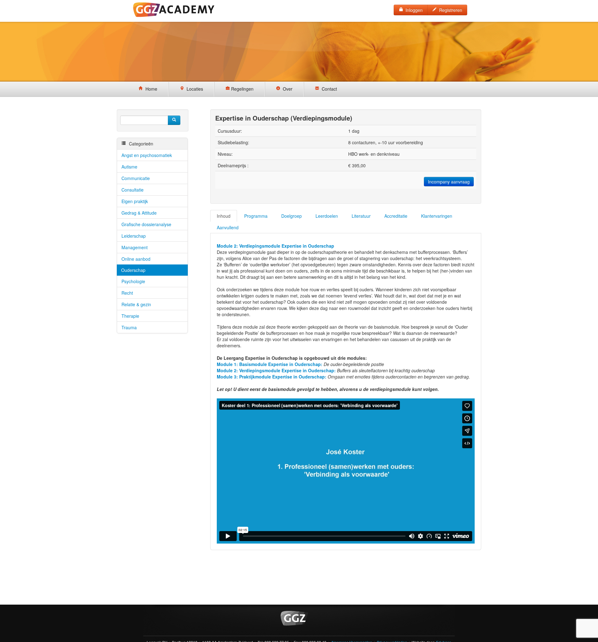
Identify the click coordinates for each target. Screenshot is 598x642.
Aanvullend (228, 227)
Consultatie (132, 190)
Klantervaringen (436, 216)
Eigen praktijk (134, 201)
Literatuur (361, 216)
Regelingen (242, 89)
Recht (127, 293)
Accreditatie (395, 216)
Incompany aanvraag (449, 181)
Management (134, 247)
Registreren (449, 10)
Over (286, 89)
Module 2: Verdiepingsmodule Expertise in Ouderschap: (276, 370)
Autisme (129, 167)
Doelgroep (291, 216)
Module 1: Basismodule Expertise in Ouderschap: (269, 364)
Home (150, 89)
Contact (328, 89)
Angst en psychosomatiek (146, 155)
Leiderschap (133, 236)
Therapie (130, 316)
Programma (256, 216)
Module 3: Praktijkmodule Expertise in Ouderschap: (272, 376)
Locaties (193, 89)
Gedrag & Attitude (139, 213)
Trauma (129, 327)
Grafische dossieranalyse (146, 224)
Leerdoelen (327, 216)
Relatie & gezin (136, 304)
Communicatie (135, 178)
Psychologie (133, 281)
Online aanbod (135, 259)
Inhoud (223, 216)
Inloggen (413, 10)
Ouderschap (133, 270)
